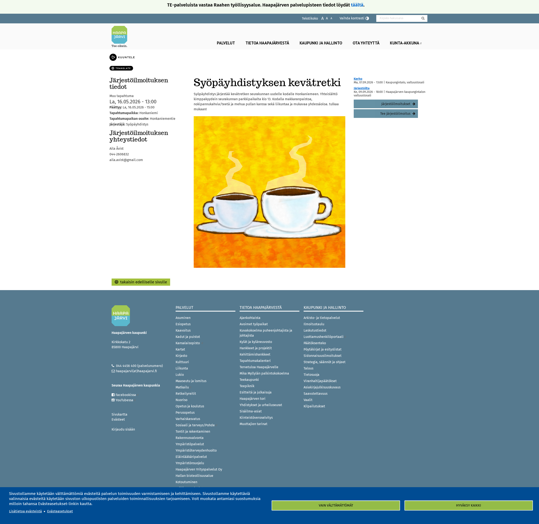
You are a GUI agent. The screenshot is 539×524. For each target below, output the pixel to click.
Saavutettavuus (315, 394)
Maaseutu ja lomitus (191, 381)
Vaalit (308, 400)
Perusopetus (185, 413)
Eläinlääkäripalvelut (191, 457)
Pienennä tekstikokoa (329, 18)
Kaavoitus (183, 330)
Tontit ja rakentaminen (193, 431)
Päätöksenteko (315, 343)
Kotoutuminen (186, 482)
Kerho (358, 79)
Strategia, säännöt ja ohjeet (325, 362)
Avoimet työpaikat (254, 324)
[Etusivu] (121, 36)
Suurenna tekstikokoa (320, 18)
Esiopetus (183, 324)
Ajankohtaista (250, 318)
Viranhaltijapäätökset (320, 381)
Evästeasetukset (60, 511)
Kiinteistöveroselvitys (256, 418)
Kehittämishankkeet (255, 354)
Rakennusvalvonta (190, 438)
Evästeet (118, 419)
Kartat (180, 349)
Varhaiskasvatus (188, 419)
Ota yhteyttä (366, 42)
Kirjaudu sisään (123, 429)
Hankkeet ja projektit (256, 348)
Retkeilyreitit (186, 394)
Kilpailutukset (314, 406)
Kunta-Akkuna (404, 42)
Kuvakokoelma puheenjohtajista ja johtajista (266, 332)
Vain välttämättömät (336, 505)
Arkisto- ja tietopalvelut (322, 318)
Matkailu (182, 387)
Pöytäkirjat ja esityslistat (323, 349)
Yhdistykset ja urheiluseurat (261, 405)
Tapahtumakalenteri (255, 361)
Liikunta (182, 368)
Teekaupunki (249, 380)
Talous (308, 368)
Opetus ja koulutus (190, 406)
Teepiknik (247, 386)
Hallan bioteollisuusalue (194, 476)
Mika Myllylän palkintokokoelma (264, 373)
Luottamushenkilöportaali (324, 337)
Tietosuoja (311, 375)
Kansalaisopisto (188, 343)
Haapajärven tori (252, 399)
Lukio (180, 375)
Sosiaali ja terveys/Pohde (195, 425)
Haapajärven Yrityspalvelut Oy (199, 469)
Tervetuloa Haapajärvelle (259, 367)
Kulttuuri (182, 362)
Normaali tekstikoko (325, 18)
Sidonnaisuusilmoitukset (323, 356)
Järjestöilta (362, 88)
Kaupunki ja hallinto (321, 42)
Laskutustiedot (315, 330)
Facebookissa (126, 395)
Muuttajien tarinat (253, 424)
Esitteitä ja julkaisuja (256, 392)
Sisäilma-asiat (251, 411)
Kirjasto (181, 356)
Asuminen (183, 318)
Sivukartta (119, 414)
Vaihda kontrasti (352, 18)
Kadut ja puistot (188, 337)
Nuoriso (181, 400)
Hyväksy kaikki (468, 505)
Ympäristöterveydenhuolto (196, 450)
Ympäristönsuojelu (190, 463)
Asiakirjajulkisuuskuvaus (322, 387)
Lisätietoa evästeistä (25, 511)
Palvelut (226, 42)
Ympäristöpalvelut (190, 444)
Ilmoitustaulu (314, 324)
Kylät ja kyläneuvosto (256, 342)
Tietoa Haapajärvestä (267, 42)
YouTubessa (124, 400)
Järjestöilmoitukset (395, 104)
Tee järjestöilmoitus (395, 114)
